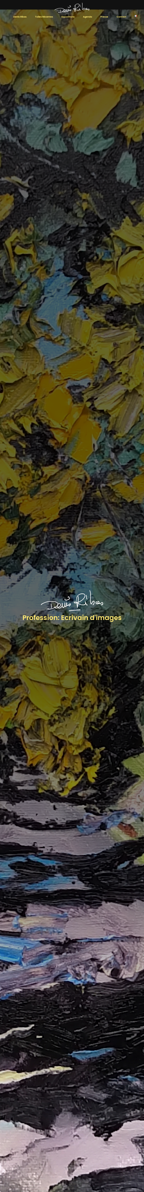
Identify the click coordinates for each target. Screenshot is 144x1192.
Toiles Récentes (44, 16)
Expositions (68, 16)
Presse (104, 16)
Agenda (87, 16)
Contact (121, 16)
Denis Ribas (20, 16)
